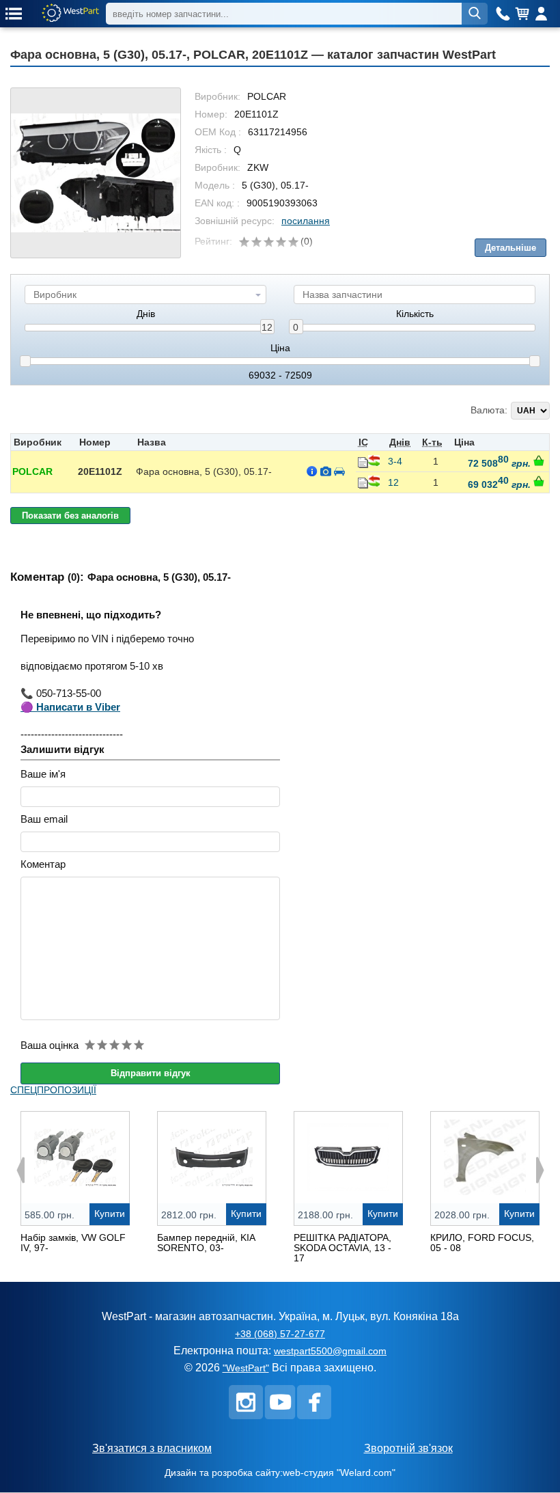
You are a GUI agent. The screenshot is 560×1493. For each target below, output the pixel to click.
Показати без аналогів (70, 515)
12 (267, 327)
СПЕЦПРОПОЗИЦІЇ (53, 1089)
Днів (146, 314)
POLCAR (32, 471)
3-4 (395, 461)
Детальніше (510, 248)
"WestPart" (246, 1367)
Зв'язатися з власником (152, 1448)
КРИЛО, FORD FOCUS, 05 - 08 (482, 1242)
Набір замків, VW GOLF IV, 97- (73, 1242)
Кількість (415, 314)
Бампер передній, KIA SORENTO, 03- (206, 1242)
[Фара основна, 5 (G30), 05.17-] (95, 172)
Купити (109, 1213)
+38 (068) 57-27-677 (280, 1333)
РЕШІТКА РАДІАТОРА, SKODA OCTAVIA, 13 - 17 (342, 1247)
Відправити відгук (151, 1073)
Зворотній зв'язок (408, 1448)
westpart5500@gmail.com (330, 1350)
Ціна (280, 348)
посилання (305, 220)
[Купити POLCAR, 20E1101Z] (538, 460)
